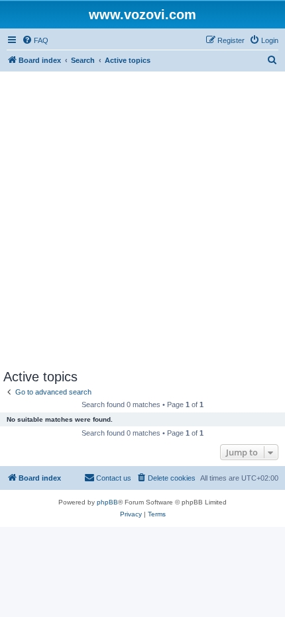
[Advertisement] (142, 220)
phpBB (107, 502)
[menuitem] (35, 40)
